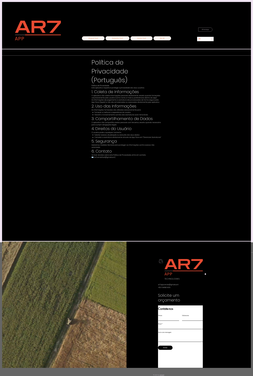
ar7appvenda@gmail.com (168, 284)
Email (160, 324)
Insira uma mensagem (164, 332)
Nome (160, 315)
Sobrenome (185, 315)
